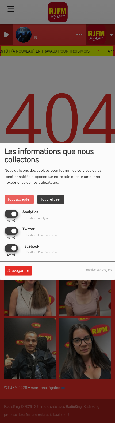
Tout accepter (19, 199)
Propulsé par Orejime (98, 269)
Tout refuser (50, 199)
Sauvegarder (18, 270)
